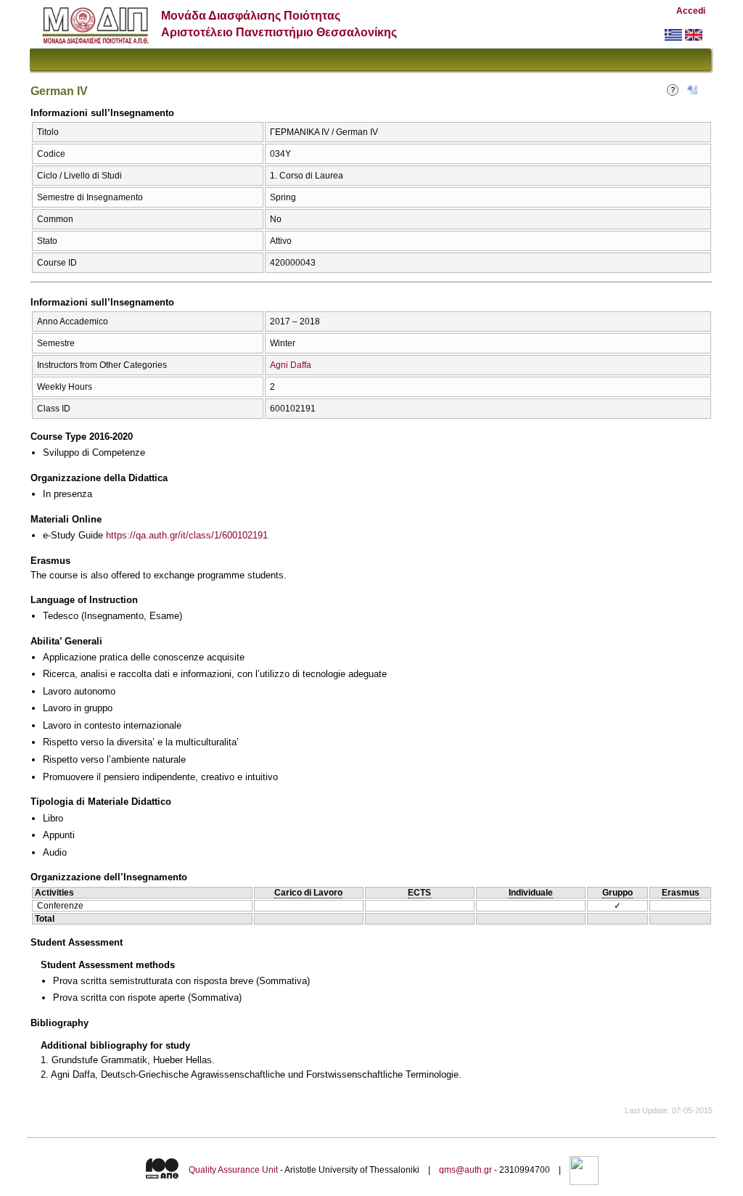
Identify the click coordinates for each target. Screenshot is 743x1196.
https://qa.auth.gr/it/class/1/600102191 (187, 535)
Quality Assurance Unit (233, 1170)
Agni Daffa (290, 365)
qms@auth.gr (465, 1170)
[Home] (95, 40)
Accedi (690, 11)
